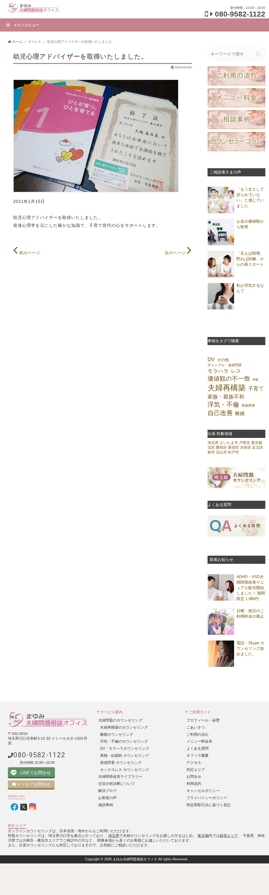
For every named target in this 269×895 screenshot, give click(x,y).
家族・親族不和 (226, 397)
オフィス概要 (198, 755)
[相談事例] (236, 119)
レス (236, 371)
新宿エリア (229, 835)
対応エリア (196, 770)
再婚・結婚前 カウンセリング (124, 755)
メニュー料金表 (199, 741)
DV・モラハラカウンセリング (124, 748)
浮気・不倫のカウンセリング (124, 741)
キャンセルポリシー (203, 791)
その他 (223, 359)
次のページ (176, 252)
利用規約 (194, 783)
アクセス (194, 762)
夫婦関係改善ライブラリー (120, 776)
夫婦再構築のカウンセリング (124, 727)
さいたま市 (229, 443)
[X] (23, 807)
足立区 (257, 447)
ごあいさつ (196, 727)
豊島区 (221, 447)
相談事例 (105, 805)
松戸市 (233, 452)
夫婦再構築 (227, 387)
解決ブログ (107, 791)
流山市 (221, 452)
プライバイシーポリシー (207, 798)
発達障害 (248, 405)
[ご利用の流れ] (236, 76)
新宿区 (233, 447)
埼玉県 (213, 443)
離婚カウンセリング (116, 734)
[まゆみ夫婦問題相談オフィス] (33, 7)
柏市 (211, 452)
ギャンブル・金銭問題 (225, 365)
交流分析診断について (116, 783)
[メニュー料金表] (236, 97)
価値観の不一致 (229, 378)
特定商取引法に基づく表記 (209, 805)
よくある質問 (198, 748)
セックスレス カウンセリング (124, 770)
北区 (211, 447)
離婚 (240, 413)
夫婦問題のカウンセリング (120, 720)
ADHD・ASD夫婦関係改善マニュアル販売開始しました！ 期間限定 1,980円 (250, 587)
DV (211, 359)
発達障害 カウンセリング (121, 762)
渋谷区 (245, 447)
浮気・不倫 (223, 404)
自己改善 (220, 412)
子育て (256, 388)
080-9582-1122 (240, 14)
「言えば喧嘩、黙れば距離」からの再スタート (250, 259)
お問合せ (194, 776)
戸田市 (244, 443)
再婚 (255, 379)
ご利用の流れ (198, 734)
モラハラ (218, 371)
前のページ (29, 252)
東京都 (256, 443)
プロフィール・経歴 (203, 720)
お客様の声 (107, 798)
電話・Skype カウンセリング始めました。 (250, 648)
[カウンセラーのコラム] (236, 141)
